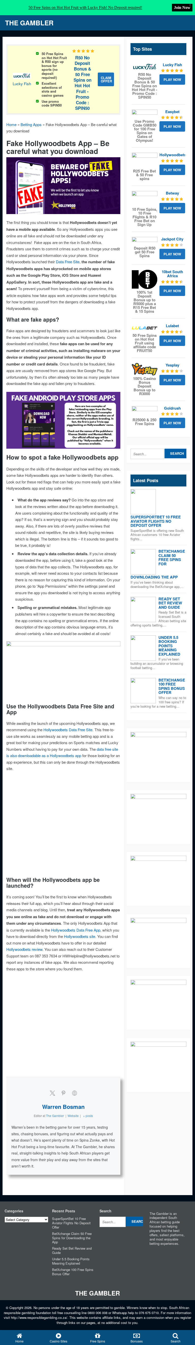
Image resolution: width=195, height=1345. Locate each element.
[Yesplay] (144, 369)
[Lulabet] (144, 328)
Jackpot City (172, 239)
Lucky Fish (22, 83)
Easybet (172, 111)
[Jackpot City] (144, 241)
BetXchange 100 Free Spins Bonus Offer (171, 686)
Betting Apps (31, 124)
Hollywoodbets (172, 155)
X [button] (190, 5)
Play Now (172, 79)
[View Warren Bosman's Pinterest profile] (63, 1093)
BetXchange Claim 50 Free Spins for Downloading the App (72, 1238)
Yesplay (172, 365)
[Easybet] (144, 114)
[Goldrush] (144, 411)
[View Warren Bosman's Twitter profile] (52, 1093)
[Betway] (144, 198)
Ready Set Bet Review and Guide (170, 603)
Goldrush (172, 408)
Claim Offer (106, 79)
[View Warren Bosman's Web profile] (74, 1093)
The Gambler (29, 22)
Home (11, 124)
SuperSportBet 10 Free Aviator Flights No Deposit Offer (156, 521)
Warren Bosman (63, 1107)
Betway (172, 193)
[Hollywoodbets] (144, 160)
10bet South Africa (172, 274)
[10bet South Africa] (144, 279)
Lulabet (172, 325)
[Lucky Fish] (144, 67)
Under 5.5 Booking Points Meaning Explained (169, 646)
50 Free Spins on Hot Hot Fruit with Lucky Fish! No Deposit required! (85, 7)
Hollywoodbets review (24, 949)
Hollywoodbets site (79, 936)
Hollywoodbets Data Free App (75, 930)
